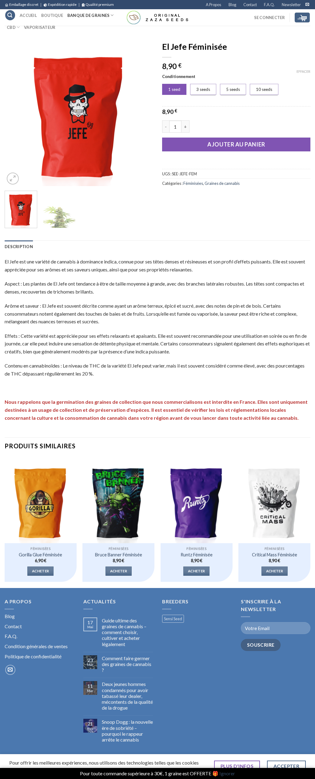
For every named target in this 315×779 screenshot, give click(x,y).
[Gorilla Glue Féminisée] (41, 500)
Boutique (52, 15)
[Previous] (15, 112)
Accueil (28, 15)
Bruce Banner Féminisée (118, 554)
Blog (232, 4)
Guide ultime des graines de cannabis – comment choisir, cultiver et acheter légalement (124, 632)
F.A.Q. (269, 4)
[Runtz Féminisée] (197, 500)
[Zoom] (13, 179)
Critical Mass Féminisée (274, 554)
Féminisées (193, 183)
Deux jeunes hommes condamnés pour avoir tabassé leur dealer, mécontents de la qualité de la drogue (127, 696)
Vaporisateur (39, 27)
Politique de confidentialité (33, 656)
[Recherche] (10, 15)
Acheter (40, 571)
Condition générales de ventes (36, 646)
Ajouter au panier (236, 144)
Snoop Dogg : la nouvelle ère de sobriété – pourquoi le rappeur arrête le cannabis (127, 730)
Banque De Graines (88, 15)
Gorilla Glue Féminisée (40, 554)
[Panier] (302, 18)
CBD (11, 27)
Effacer (303, 71)
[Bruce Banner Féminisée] (118, 500)
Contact (250, 4)
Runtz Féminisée (197, 554)
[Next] (142, 112)
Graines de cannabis (222, 183)
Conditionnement (178, 77)
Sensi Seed (173, 618)
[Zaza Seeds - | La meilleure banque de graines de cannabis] (157, 17)
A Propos (213, 4)
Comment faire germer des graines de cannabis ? (126, 664)
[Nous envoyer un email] (307, 4)
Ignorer (227, 773)
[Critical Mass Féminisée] (274, 500)
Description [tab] (19, 246)
